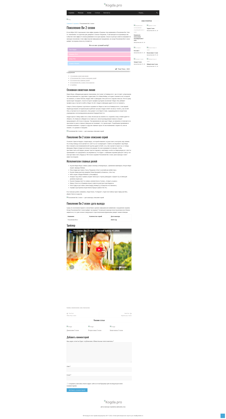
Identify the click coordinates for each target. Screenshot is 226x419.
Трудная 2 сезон (150, 28)
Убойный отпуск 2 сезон (152, 64)
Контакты (106, 13)
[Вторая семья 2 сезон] (91, 326)
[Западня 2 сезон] (139, 59)
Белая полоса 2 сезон (116, 330)
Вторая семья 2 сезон (94, 330)
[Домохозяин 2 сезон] (69, 326)
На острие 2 (136, 50)
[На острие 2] (139, 48)
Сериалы (71, 13)
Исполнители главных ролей (80, 80)
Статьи (97, 13)
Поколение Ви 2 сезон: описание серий (83, 78)
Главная (69, 23)
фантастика (86, 307)
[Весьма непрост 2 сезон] (152, 49)
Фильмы (80, 13)
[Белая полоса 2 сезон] (112, 326)
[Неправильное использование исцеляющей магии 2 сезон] (139, 29)
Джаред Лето (73, 54)
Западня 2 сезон (138, 62)
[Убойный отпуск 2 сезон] (152, 60)
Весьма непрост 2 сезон (152, 53)
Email (69, 375)
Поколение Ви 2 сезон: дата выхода (82, 82)
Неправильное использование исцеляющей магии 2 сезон (138, 37)
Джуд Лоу (72, 59)
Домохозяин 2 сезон (73, 330)
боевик (69, 307)
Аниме (89, 13)
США (81, 307)
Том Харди (72, 49)
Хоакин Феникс (74, 63)
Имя (69, 366)
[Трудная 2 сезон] (152, 25)
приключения (75, 307)
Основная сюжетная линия (79, 76)
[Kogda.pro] (113, 5)
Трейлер (73, 85)
